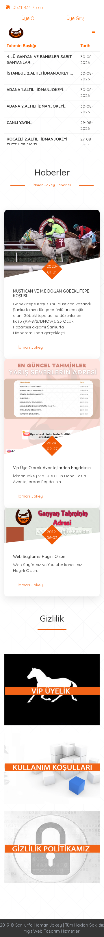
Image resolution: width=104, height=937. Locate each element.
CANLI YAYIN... (20, 122)
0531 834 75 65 (27, 7)
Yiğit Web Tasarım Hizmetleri (52, 931)
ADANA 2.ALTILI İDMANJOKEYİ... (37, 106)
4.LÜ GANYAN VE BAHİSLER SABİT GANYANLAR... (39, 59)
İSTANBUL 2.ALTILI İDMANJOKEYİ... (40, 73)
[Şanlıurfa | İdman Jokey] (16, 33)
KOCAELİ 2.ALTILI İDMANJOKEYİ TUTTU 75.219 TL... (37, 141)
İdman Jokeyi (31, 347)
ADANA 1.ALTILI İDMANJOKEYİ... (37, 89)
